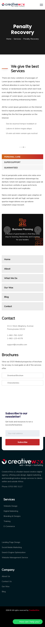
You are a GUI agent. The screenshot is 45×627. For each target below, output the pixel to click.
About (7, 268)
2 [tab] (23, 147)
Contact (8, 306)
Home (8, 39)
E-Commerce (9, 526)
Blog (6, 296)
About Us (6, 576)
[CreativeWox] (13, 4)
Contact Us (7, 581)
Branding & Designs (12, 516)
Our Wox (8, 287)
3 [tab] (21, 147)
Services (17, 39)
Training (7, 521)
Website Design (10, 506)
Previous (7, 229)
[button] (28, 621)
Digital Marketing (11, 511)
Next (37, 229)
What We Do (10, 278)
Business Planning (22, 229)
